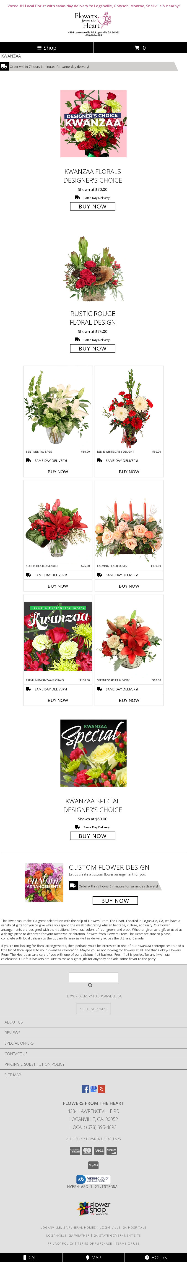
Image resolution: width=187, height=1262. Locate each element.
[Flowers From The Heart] (93, 35)
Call (32, 1257)
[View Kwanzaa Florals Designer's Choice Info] (93, 123)
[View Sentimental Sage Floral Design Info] (58, 407)
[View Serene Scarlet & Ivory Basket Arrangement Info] (129, 636)
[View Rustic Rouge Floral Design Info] (93, 266)
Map (95, 1257)
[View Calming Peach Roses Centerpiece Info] (129, 522)
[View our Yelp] (101, 1091)
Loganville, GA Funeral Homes (68, 1227)
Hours (158, 1257)
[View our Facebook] (85, 1091)
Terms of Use (128, 1243)
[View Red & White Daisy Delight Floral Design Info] (129, 407)
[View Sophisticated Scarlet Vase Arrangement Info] (58, 522)
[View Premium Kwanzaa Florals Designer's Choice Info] (58, 636)
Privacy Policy (60, 1243)
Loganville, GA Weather (68, 1235)
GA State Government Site (117, 1235)
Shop (50, 47)
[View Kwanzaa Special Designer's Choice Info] (93, 753)
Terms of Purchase (95, 1243)
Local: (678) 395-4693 (93, 1127)
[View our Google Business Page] (93, 1091)
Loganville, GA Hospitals (123, 1227)
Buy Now (93, 206)
